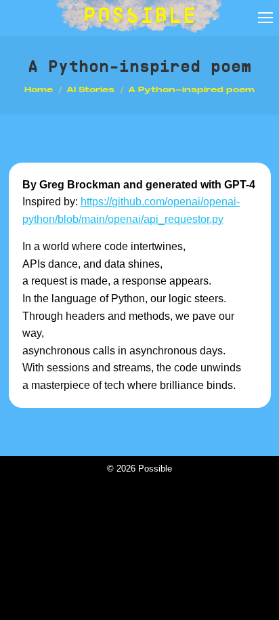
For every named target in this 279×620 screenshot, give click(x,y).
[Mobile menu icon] (265, 17)
